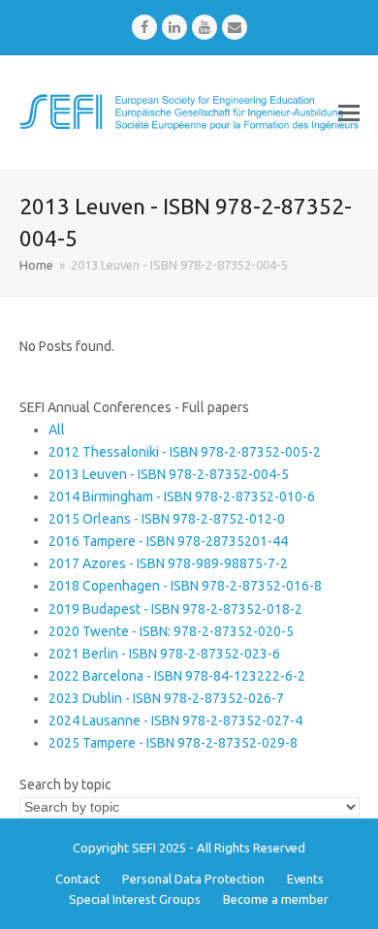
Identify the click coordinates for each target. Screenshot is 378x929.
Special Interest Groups (135, 899)
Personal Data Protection (193, 878)
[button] (349, 112)
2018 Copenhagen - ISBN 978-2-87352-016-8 (185, 585)
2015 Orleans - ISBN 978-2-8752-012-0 (166, 519)
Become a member (276, 899)
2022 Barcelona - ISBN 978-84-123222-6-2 (176, 676)
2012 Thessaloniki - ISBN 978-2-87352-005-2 (184, 452)
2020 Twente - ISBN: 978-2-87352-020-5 (171, 631)
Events (305, 878)
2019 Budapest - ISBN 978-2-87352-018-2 (175, 609)
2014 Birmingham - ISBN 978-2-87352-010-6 (181, 496)
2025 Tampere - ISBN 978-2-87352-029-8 (173, 743)
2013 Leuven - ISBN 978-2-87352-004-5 (168, 474)
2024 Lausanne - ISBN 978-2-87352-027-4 (175, 720)
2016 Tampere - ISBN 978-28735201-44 (168, 541)
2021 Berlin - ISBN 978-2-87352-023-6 (164, 653)
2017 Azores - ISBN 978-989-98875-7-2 (168, 563)
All (56, 429)
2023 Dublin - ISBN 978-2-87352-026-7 (166, 698)
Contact (77, 878)
